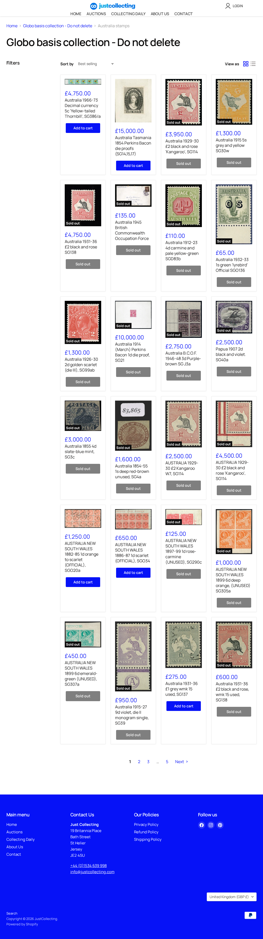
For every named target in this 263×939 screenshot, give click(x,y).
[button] (235, 6)
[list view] (253, 63)
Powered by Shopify (22, 924)
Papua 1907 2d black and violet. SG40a (231, 354)
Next (180, 761)
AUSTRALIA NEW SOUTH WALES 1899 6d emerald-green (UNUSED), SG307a (81, 673)
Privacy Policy (146, 824)
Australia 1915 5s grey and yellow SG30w (231, 145)
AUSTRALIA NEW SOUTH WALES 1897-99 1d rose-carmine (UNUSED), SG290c (183, 551)
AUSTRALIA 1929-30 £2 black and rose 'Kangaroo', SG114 (232, 470)
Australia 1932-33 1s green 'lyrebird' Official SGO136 (232, 265)
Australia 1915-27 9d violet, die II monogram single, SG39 (132, 715)
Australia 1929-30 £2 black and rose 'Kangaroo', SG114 (182, 146)
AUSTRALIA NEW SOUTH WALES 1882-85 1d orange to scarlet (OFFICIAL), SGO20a (81, 556)
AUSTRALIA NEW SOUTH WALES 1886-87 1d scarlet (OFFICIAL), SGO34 (132, 553)
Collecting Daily (128, 14)
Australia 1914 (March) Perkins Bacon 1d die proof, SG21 (132, 352)
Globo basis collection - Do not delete (57, 25)
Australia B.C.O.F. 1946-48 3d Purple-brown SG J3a (183, 358)
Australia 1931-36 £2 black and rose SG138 (81, 247)
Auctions (96, 14)
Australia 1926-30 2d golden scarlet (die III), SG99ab (81, 364)
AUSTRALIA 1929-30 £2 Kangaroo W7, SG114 (181, 468)
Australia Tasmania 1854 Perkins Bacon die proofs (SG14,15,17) (133, 146)
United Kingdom (229, 896)
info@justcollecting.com (92, 871)
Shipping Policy (148, 839)
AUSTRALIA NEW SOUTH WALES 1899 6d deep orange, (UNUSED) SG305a (233, 580)
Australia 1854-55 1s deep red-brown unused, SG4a (132, 471)
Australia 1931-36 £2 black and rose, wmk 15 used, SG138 (232, 692)
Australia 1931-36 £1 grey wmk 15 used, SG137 (181, 689)
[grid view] (245, 63)
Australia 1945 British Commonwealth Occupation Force (132, 230)
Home (75, 14)
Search (11, 913)
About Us (160, 14)
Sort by (66, 64)
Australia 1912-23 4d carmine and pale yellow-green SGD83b (182, 250)
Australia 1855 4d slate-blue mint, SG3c (80, 451)
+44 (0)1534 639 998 (88, 865)
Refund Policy (146, 832)
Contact (183, 14)
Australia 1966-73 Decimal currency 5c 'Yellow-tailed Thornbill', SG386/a (83, 108)
